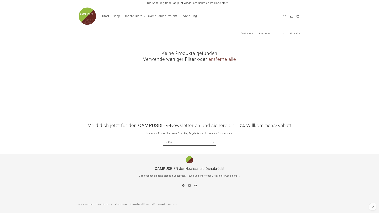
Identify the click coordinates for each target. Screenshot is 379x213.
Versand (161, 204)
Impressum (172, 204)
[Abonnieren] (212, 142)
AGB (153, 204)
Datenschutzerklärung (139, 204)
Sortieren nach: (248, 33)
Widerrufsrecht (121, 204)
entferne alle (222, 59)
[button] (134, 16)
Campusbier (90, 204)
